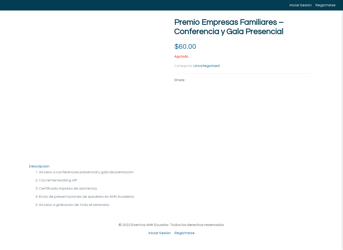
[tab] (171, 166)
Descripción (39, 166)
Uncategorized (206, 66)
